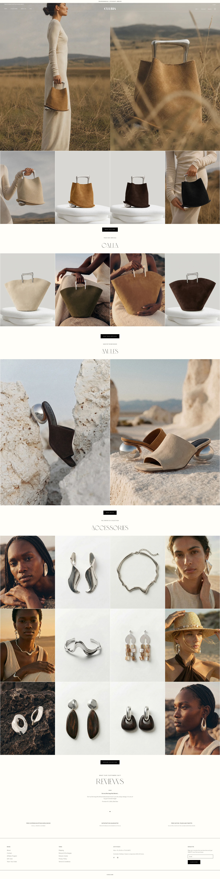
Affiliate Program (12, 856)
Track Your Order (12, 861)
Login (214, 4)
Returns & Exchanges (65, 853)
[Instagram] (117, 857)
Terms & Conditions (64, 861)
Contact (9, 853)
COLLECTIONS (14, 8)
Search (210, 9)
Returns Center (63, 856)
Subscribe (194, 862)
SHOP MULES (110, 512)
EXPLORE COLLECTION (110, 762)
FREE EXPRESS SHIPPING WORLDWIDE (14, 4)
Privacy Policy (63, 859)
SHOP (5, 8)
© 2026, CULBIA (110, 874)
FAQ (31, 8)
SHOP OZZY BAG (110, 229)
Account (203, 9)
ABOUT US (23, 8)
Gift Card (9, 859)
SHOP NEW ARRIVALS (110, 336)
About (9, 850)
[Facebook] (113, 857)
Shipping (61, 850)
